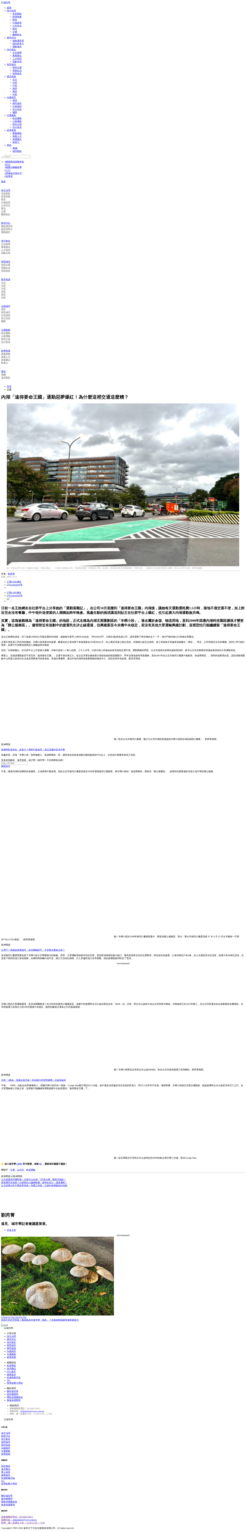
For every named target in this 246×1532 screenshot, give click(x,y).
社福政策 (17, 22)
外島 (15, 94)
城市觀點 (17, 151)
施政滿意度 (18, 40)
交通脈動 (11, 115)
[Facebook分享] (14, 585)
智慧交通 (17, 67)
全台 (15, 79)
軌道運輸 (17, 118)
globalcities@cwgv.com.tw (32, 1411)
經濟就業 (17, 17)
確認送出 (5, 766)
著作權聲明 (12, 1394)
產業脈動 (17, 133)
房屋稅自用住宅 (13, 173)
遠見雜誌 (11, 1368)
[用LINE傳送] (14, 582)
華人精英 (5, 1472)
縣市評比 (11, 37)
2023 (7, 164)
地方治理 (11, 11)
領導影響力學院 (15, 1383)
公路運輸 (17, 121)
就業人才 (17, 136)
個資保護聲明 (13, 1400)
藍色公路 (17, 124)
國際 (15, 112)
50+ (8, 1380)
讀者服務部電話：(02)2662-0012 (17, 1517)
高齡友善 (17, 61)
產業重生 (17, 55)
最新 (9, 8)
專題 (9, 145)
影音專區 (11, 1365)
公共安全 (17, 25)
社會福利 (17, 106)
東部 (15, 91)
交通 (15, 31)
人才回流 (17, 58)
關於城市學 (12, 1391)
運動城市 (17, 46)
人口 (7, 170)
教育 (15, 20)
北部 (15, 82)
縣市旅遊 (11, 76)
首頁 (9, 386)
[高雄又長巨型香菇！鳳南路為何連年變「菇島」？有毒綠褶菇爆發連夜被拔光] (123, 1276)
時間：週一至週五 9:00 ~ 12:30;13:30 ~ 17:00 (23, 1523)
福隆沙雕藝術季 (13, 167)
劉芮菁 (11, 574)
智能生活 (17, 70)
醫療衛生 (17, 34)
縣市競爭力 (18, 43)
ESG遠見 (11, 1371)
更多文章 (11, 1230)
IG (40, 1164)
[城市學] (5, 2)
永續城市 (11, 97)
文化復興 (17, 52)
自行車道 (17, 127)
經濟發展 (11, 130)
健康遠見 (11, 1374)
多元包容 (17, 109)
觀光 (15, 28)
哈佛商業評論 (13, 1377)
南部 (15, 88)
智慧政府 (17, 73)
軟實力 (16, 142)
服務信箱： (7, 1520)
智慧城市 (11, 64)
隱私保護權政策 (15, 1397)
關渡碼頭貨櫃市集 (14, 162)
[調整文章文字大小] (9, 601)
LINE (19, 1164)
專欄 (15, 148)
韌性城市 (17, 103)
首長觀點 (17, 14)
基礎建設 (17, 139)
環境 (15, 100)
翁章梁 (9, 176)
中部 (15, 85)
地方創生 (11, 49)
